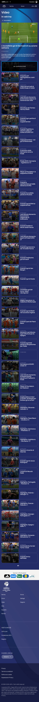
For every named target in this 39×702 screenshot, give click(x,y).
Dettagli (22, 598)
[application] (19, 33)
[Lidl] (26, 576)
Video (3, 602)
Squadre (3, 610)
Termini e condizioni (7, 671)
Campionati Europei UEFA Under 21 (4, 6)
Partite (3, 594)
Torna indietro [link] (7, 20)
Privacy (3, 668)
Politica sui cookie (6, 674)
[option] (19, 66)
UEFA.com (4, 631)
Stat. (2, 606)
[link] (11, 6)
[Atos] (13, 576)
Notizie (3, 613)
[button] (33, 6)
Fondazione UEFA (6, 635)
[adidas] (7, 576)
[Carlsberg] (19, 576)
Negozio (22, 602)
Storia (22, 594)
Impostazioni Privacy (7, 677)
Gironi (3, 598)
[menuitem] (13, 6)
